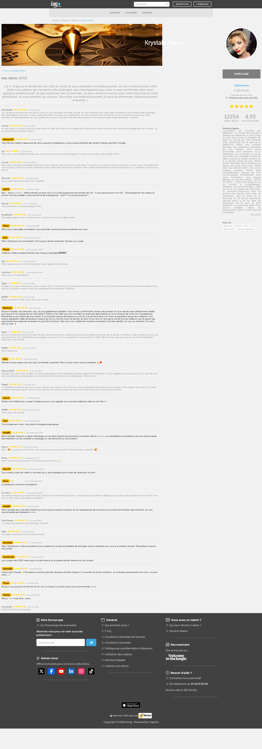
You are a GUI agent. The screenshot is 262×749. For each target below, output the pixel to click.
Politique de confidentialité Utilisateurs (128, 648)
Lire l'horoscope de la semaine (58, 625)
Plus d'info (255, 214)
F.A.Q (108, 631)
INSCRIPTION (182, 4)
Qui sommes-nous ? (117, 625)
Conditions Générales (118, 642)
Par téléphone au (188, 684)
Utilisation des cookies (118, 654)
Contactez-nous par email (185, 678)
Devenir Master (178, 631)
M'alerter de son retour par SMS (242, 98)
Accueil (55, 20)
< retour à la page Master (14, 70)
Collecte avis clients (117, 666)
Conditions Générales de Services (125, 637)
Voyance (65, 20)
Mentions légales (115, 660)
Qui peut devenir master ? (185, 625)
